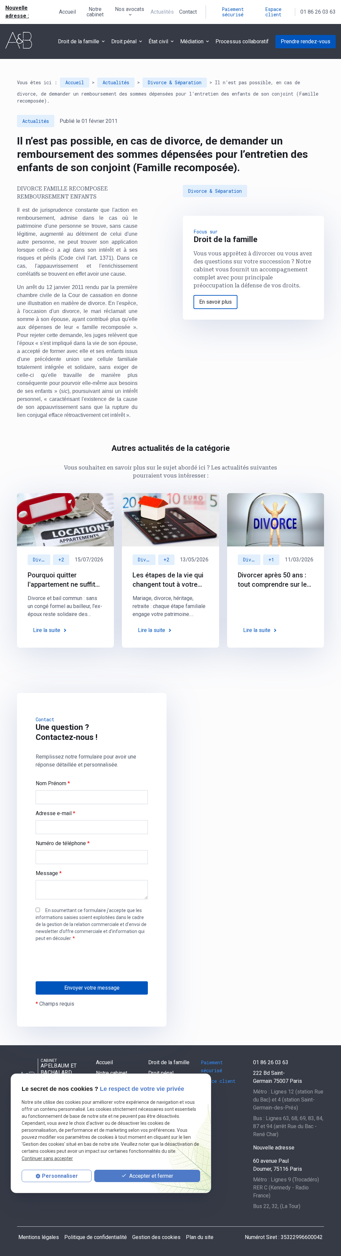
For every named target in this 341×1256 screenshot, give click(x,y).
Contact (188, 12)
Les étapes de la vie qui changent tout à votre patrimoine (168, 580)
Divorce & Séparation (174, 82)
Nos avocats (129, 9)
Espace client (273, 12)
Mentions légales (38, 1237)
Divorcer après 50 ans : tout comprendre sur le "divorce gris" (272, 580)
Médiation (191, 41)
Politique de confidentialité (95, 1237)
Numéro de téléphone (63, 843)
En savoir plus (215, 302)
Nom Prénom (53, 783)
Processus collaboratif (242, 41)
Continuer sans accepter (47, 1158)
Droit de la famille (78, 41)
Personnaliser (60, 1176)
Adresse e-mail (55, 813)
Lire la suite (46, 630)
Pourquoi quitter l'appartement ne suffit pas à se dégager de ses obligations (65, 580)
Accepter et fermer (150, 1176)
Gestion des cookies (156, 1237)
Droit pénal (124, 41)
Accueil (67, 12)
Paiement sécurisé (233, 12)
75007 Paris (277, 1077)
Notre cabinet (95, 12)
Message (49, 873)
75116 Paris (277, 1165)
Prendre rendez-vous (305, 41)
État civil (158, 41)
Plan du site (199, 1237)
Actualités (162, 12)
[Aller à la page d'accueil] (18, 40)
